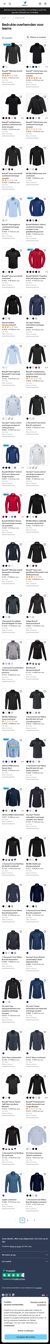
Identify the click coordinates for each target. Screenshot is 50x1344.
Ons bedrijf (6, 1261)
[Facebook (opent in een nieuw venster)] (3, 1295)
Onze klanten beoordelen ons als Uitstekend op (22, 1288)
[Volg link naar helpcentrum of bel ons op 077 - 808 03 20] (40, 3)
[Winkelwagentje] (45, 3)
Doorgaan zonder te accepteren (38, 1303)
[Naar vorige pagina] (15, 1220)
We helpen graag (9, 1255)
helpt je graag (15, 1246)
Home (4, 18)
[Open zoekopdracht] (10, 3)
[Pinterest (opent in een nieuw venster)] (13, 1295)
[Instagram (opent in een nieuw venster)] (6, 1295)
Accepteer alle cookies (26, 1337)
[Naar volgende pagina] (34, 1220)
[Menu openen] (4, 3)
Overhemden (20, 18)
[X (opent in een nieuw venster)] (10, 1295)
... (10, 18)
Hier (13, 12)
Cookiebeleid (9, 1325)
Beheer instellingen (26, 1331)
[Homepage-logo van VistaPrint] (25, 3)
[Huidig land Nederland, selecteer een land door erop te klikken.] (45, 1295)
